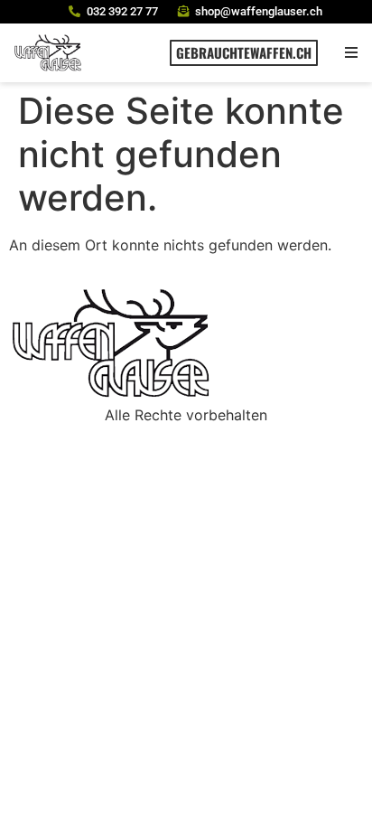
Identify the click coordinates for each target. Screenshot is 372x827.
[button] (351, 53)
